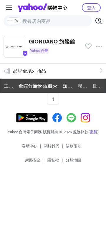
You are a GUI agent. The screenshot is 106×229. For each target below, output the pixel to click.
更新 (93, 131)
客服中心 (29, 146)
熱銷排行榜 (68, 85)
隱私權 (53, 160)
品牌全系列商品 (29, 70)
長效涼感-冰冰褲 (98, 85)
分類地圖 (73, 160)
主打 (8, 85)
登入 (91, 7)
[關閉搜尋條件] (16, 20)
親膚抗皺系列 (83, 85)
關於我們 (51, 146)
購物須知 (73, 146)
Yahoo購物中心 (42, 8)
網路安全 (33, 160)
